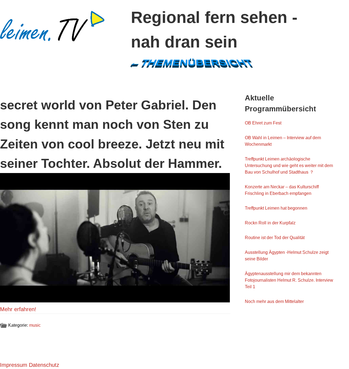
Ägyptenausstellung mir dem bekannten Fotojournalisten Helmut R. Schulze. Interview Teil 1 (289, 280)
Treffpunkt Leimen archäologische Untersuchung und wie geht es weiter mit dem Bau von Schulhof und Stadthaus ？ (289, 165)
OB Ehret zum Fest (263, 123)
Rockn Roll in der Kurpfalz (270, 223)
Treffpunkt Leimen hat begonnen (276, 208)
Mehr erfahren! (18, 309)
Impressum (13, 365)
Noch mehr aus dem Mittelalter (274, 301)
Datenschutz (44, 365)
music (35, 325)
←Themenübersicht (191, 62)
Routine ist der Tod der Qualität (275, 237)
